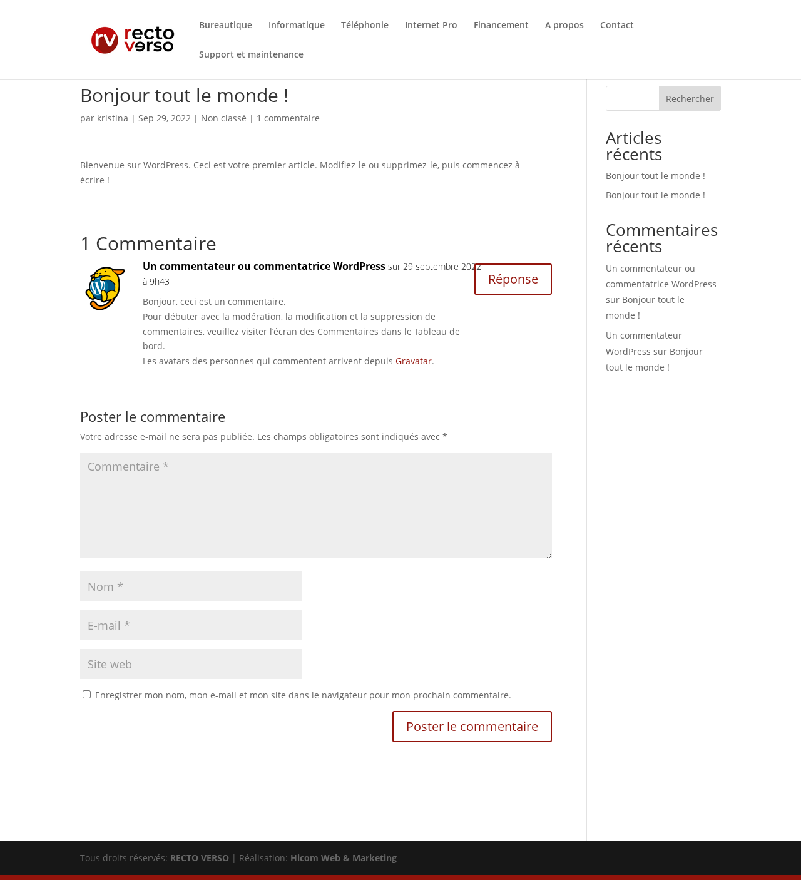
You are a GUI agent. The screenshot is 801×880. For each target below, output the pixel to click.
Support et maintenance (251, 55)
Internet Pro (431, 26)
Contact (617, 26)
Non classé (224, 118)
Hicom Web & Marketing (343, 858)
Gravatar (413, 361)
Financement (501, 26)
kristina (112, 118)
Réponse (513, 278)
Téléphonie (365, 26)
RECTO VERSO (199, 858)
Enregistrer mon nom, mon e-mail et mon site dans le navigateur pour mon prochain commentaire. (303, 695)
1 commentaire (288, 118)
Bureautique (225, 26)
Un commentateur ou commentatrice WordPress (264, 266)
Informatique (296, 26)
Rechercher (690, 99)
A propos (564, 26)
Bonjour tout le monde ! (655, 176)
